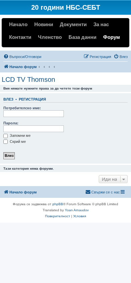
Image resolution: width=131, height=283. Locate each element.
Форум (111, 37)
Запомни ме (20, 135)
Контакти (20, 37)
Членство (50, 37)
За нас (101, 24)
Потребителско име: (22, 108)
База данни (82, 37)
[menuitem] (22, 57)
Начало (18, 24)
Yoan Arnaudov (77, 210)
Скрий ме (17, 141)
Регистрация (32, 99)
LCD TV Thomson (28, 79)
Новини (43, 24)
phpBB (57, 204)
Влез (8, 99)
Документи (73, 24)
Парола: (10, 123)
